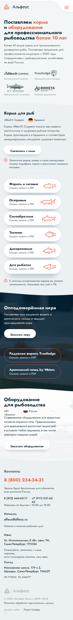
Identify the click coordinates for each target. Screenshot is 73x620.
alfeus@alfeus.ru (16, 519)
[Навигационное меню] (66, 7)
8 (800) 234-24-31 (24, 480)
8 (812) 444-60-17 (15, 498)
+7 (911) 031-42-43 (42, 500)
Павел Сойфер (32, 610)
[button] (22, 149)
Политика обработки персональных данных (29, 603)
